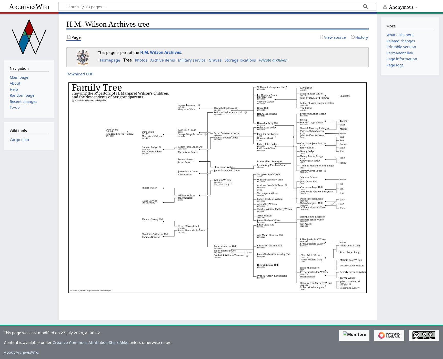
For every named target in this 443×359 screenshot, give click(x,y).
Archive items (162, 60)
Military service (192, 60)
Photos (141, 60)
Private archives (273, 60)
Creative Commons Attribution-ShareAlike (90, 342)
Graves (215, 60)
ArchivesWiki (29, 7)
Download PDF (79, 73)
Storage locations (240, 60)
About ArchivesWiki (21, 352)
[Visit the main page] (29, 36)
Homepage (110, 60)
